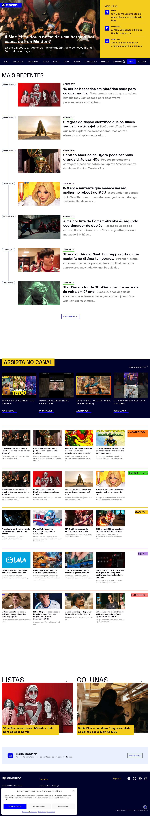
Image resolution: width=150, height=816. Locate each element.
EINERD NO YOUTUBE (137, 367)
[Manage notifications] (145, 807)
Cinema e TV (18, 62)
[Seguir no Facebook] (129, 778)
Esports (105, 62)
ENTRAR (143, 62)
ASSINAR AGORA (135, 755)
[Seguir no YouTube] (140, 778)
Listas (66, 62)
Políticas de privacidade (46, 812)
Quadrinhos (33, 62)
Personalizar (63, 806)
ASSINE (131, 62)
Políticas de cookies (29, 812)
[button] (73, 791)
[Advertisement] (75, 339)
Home (6, 62)
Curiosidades (91, 62)
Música (77, 62)
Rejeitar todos (39, 806)
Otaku (46, 62)
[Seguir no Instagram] (145, 778)
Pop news (117, 62)
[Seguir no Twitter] (134, 778)
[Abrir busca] (123, 61)
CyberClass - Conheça (49, 786)
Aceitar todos (15, 806)
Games (56, 62)
